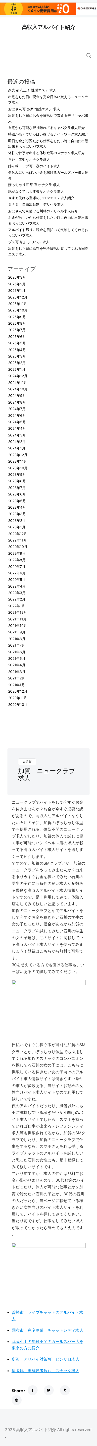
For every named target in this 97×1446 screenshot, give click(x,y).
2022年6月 (17, 573)
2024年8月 (17, 402)
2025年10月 (18, 310)
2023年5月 (17, 501)
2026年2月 (17, 284)
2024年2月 (17, 441)
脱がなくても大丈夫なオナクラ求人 (36, 191)
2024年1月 (16, 448)
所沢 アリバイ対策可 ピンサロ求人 (45, 1359)
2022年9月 (17, 553)
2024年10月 (18, 389)
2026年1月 (16, 290)
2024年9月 (17, 395)
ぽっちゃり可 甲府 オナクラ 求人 (34, 184)
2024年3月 (17, 435)
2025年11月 (17, 303)
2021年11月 (17, 619)
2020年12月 (17, 691)
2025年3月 (17, 356)
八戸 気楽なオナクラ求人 (29, 159)
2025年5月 (17, 343)
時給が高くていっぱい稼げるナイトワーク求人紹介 (48, 134)
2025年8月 (17, 323)
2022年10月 (17, 546)
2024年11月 (17, 382)
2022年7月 (16, 566)
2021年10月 (17, 625)
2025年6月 (17, 336)
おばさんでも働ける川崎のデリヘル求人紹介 (43, 211)
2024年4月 (17, 428)
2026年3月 (17, 277)
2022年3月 (17, 593)
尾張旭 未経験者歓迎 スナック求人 (45, 1370)
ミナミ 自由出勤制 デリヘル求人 (36, 204)
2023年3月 (17, 514)
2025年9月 (17, 317)
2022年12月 (17, 534)
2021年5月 (16, 658)
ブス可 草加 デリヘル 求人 (28, 242)
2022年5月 (17, 579)
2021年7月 (16, 645)
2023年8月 (17, 481)
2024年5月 (17, 422)
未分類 (27, 762)
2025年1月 (16, 369)
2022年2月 (16, 599)
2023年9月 (17, 474)
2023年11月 (17, 461)
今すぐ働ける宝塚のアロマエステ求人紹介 (41, 198)
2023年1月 (16, 527)
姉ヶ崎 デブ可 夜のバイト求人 (34, 166)
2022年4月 (17, 586)
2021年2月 (16, 678)
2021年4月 (16, 665)
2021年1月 (16, 685)
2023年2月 (17, 520)
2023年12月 (17, 455)
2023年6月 (17, 494)
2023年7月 (17, 487)
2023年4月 (17, 507)
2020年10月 (18, 704)
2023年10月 (18, 468)
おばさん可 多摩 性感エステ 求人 (34, 109)
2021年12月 (17, 612)
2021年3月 (16, 671)
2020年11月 (17, 698)
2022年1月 (16, 606)
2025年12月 (17, 297)
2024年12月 (17, 376)
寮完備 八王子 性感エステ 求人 (32, 90)
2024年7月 (17, 409)
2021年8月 (16, 639)
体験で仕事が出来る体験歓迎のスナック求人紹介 (46, 153)
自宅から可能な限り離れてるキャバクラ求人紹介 (46, 127)
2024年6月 (17, 415)
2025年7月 (17, 330)
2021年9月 (16, 632)
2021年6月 (16, 652)
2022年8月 (17, 560)
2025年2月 (17, 363)
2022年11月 (17, 540)
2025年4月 (17, 350)
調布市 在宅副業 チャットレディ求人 (47, 1330)
